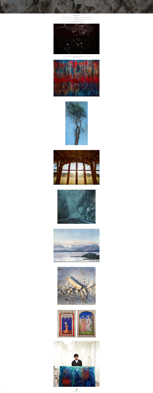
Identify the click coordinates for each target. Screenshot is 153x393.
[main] (76, 19)
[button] (152, 1)
